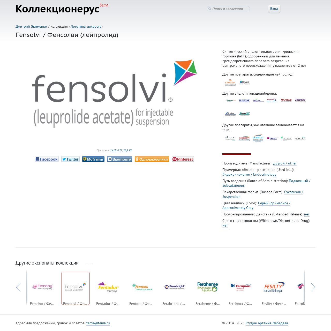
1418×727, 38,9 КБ (121, 150)
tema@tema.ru (98, 323)
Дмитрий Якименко (31, 26)
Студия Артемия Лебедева (267, 323)
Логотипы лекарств (86, 26)
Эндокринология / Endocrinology (249, 174)
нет (307, 214)
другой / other (285, 163)
